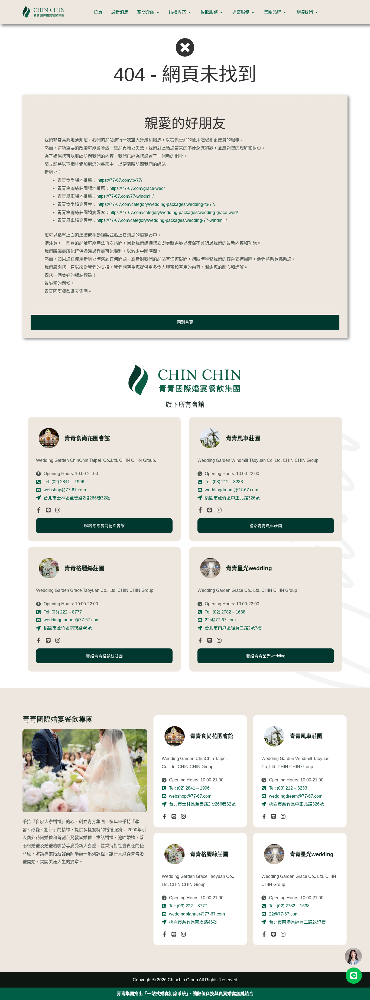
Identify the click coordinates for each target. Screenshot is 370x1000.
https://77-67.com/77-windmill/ (125, 196)
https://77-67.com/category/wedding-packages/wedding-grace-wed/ (173, 212)
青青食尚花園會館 (211, 736)
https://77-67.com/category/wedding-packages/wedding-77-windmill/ (161, 220)
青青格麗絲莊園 (209, 854)
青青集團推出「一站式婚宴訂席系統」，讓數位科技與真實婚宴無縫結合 (185, 993)
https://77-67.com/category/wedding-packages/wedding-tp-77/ (156, 204)
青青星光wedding (311, 854)
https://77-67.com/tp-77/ (120, 180)
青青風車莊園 (306, 736)
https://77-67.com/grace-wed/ (137, 188)
